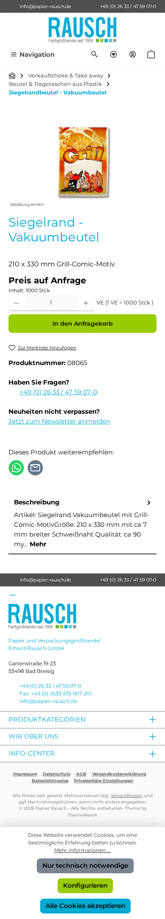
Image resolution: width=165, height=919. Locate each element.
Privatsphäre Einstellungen (103, 780)
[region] (82, 161)
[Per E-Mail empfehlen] (35, 467)
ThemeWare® (82, 815)
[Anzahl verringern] (16, 302)
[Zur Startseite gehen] (82, 30)
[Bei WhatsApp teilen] (16, 467)
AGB (81, 774)
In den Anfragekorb (82, 323)
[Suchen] (94, 54)
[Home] (12, 75)
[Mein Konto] (132, 54)
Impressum (25, 774)
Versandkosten (127, 795)
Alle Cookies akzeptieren (85, 906)
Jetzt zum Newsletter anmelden (59, 421)
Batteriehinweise (50, 780)
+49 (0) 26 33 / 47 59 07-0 (128, 6)
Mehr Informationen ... (82, 850)
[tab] (82, 523)
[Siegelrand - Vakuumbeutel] (82, 161)
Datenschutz (56, 774)
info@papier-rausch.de (45, 6)
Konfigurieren (85, 885)
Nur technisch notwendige (85, 865)
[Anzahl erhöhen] (86, 302)
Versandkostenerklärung (119, 774)
